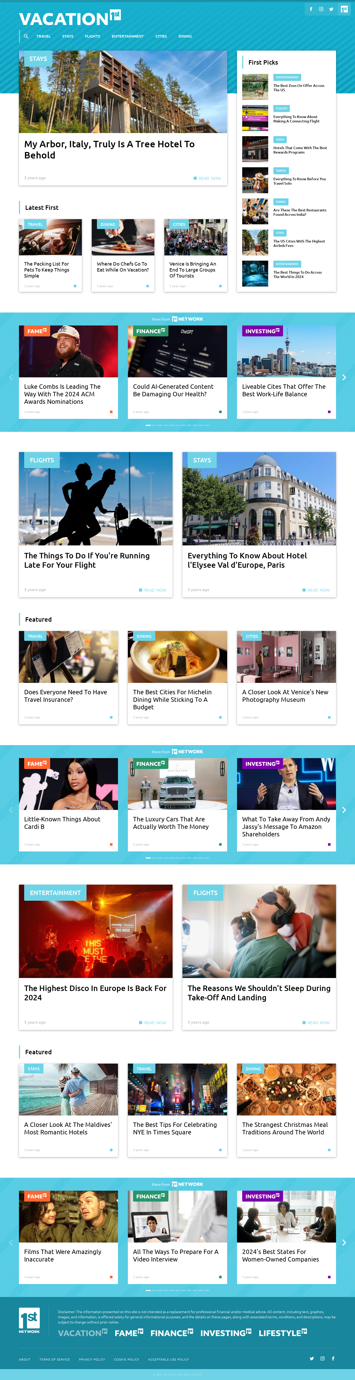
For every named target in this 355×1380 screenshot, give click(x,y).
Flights (92, 36)
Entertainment (128, 36)
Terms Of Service (55, 1359)
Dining (185, 36)
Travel (43, 36)
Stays (67, 36)
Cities (161, 36)
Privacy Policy (92, 1359)
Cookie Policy (126, 1359)
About (25, 1359)
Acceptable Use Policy (168, 1359)
